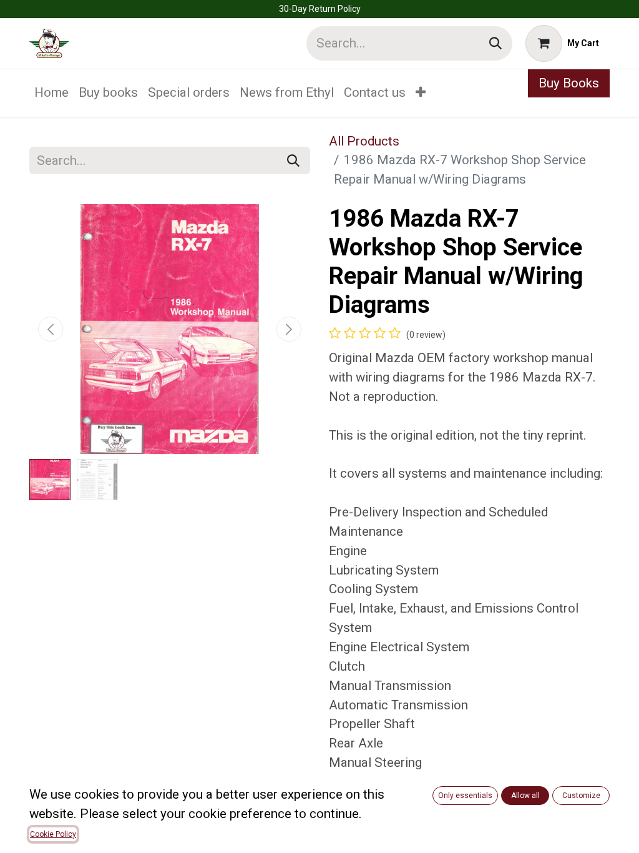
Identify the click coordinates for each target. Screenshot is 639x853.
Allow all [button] (525, 795)
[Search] (495, 43)
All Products (364, 141)
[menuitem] (51, 92)
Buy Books (569, 83)
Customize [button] (581, 795)
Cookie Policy (53, 834)
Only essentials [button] (465, 795)
